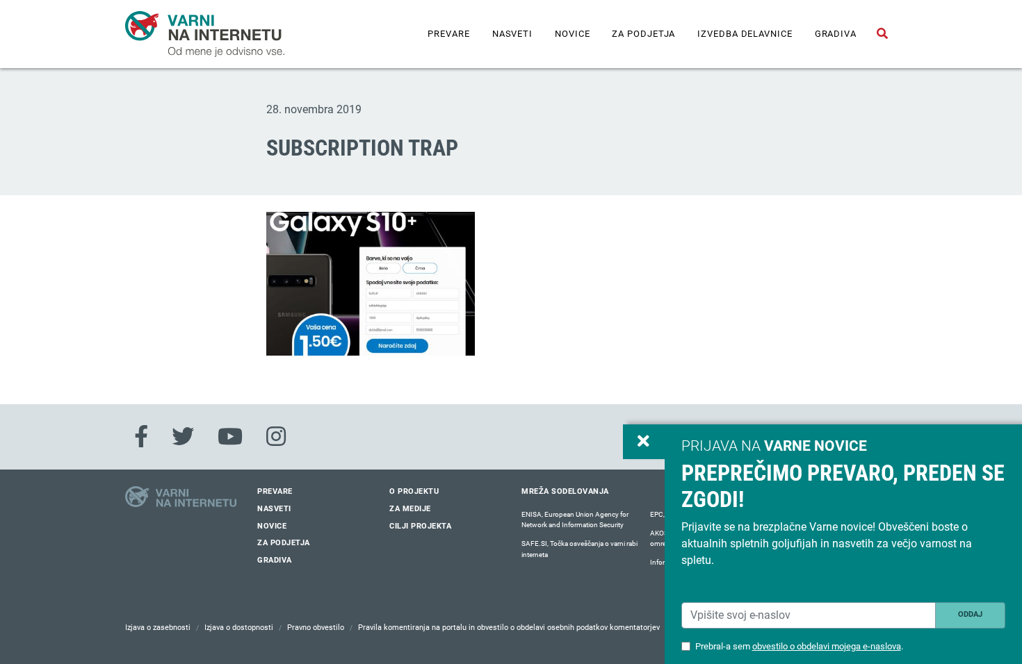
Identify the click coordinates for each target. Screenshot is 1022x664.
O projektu (414, 491)
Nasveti (512, 33)
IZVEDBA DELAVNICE (744, 33)
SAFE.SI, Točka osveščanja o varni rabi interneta (579, 549)
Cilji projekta (420, 526)
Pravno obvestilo (315, 627)
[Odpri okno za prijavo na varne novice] (644, 441)
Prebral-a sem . (799, 646)
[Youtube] (230, 436)
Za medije (410, 508)
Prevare (448, 33)
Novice (572, 33)
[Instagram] (276, 436)
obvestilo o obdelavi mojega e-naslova (826, 646)
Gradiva (836, 33)
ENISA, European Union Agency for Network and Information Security (574, 520)
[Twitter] (183, 436)
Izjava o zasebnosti (157, 627)
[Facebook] (141, 436)
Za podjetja (643, 33)
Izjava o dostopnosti (238, 627)
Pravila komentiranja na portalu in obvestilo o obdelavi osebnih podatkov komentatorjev (509, 627)
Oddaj (970, 614)
